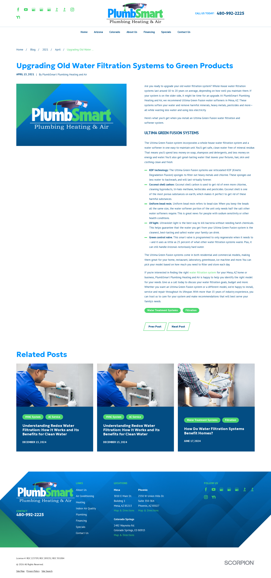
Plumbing (81, 514)
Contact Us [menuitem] (184, 32)
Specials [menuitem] (166, 32)
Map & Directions (124, 510)
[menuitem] (20, 571)
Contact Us (82, 533)
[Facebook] (18, 9)
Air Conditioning (85, 496)
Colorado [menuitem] (114, 32)
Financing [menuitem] (149, 32)
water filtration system (202, 272)
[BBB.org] (57, 9)
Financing (81, 520)
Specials (80, 527)
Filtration (191, 310)
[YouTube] (26, 9)
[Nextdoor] (18, 17)
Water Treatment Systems (162, 310)
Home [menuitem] (84, 32)
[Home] (135, 13)
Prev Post (155, 326)
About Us (81, 490)
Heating (80, 502)
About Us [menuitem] (132, 32)
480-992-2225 (230, 13)
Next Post (178, 326)
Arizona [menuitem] (98, 32)
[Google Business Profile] (33, 9)
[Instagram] (72, 9)
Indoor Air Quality (86, 508)
